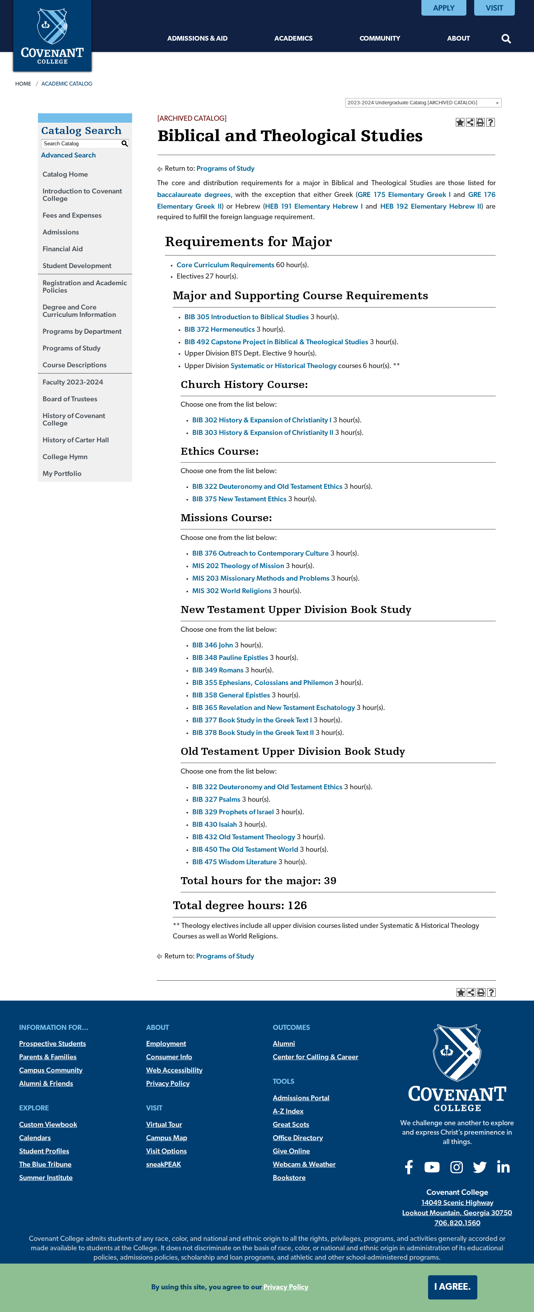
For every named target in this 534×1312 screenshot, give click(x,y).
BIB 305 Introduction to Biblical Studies (247, 317)
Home (23, 83)
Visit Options (166, 1151)
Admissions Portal (301, 1098)
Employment (166, 1043)
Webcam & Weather (304, 1164)
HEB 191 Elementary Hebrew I (314, 206)
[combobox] (423, 102)
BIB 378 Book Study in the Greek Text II (253, 732)
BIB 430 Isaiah (214, 824)
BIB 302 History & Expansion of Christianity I (262, 420)
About (458, 39)
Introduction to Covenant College (82, 194)
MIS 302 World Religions (231, 590)
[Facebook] (409, 1170)
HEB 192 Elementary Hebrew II (430, 206)
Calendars (35, 1137)
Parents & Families (48, 1057)
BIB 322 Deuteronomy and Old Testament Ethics (267, 486)
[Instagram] (456, 1170)
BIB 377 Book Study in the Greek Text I (252, 720)
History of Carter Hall (76, 440)
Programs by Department (82, 331)
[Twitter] (480, 1170)
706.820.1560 (457, 1223)
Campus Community (50, 1070)
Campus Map (166, 1137)
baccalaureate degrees (193, 194)
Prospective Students (52, 1043)
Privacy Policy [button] (285, 1287)
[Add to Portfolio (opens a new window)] (460, 122)
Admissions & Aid (197, 39)
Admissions (61, 232)
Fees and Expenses (72, 215)
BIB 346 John (212, 645)
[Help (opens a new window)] (490, 122)
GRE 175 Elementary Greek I (404, 194)
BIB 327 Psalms (216, 799)
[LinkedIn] (503, 1170)
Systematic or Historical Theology (284, 365)
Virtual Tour (164, 1124)
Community (380, 39)
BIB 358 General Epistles (231, 695)
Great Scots (291, 1124)
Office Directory (298, 1137)
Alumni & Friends (46, 1083)
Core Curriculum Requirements (225, 265)
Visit (494, 8)
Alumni (284, 1043)
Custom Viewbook (48, 1124)
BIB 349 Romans (218, 670)
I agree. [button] (452, 1287)
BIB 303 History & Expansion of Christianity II (262, 432)
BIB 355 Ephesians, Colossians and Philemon (262, 682)
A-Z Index (288, 1111)
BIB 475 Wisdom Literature (234, 862)
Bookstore (289, 1177)
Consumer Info (169, 1057)
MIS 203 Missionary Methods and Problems (261, 578)
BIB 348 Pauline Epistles (230, 657)
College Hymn (65, 456)
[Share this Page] (470, 122)
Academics (293, 39)
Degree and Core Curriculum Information (79, 310)
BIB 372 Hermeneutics (220, 329)
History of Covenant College (74, 419)
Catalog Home (65, 174)
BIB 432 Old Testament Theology (243, 837)
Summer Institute (46, 1177)
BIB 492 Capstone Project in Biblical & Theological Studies (276, 342)
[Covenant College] (52, 35)
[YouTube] (432, 1170)
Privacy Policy (168, 1083)
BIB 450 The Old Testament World (245, 849)
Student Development (77, 265)
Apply (444, 8)
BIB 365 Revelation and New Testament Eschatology (273, 707)
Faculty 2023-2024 (73, 382)
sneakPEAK (163, 1164)
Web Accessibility (174, 1070)
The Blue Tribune (45, 1164)
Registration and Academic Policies (85, 286)
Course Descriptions (75, 365)
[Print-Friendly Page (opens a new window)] (480, 122)
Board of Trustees (70, 399)
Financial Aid (63, 249)
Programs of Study (71, 348)
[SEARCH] (506, 40)
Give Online (291, 1151)
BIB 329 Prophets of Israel (233, 812)
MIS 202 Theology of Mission (238, 565)
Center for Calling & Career (315, 1057)
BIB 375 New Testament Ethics (239, 499)
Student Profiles (44, 1151)
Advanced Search (68, 155)
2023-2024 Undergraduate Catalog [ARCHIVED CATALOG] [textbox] (412, 102)
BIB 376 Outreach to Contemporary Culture (260, 553)
